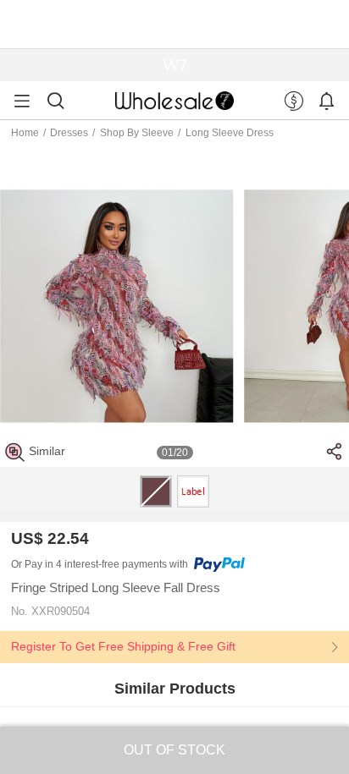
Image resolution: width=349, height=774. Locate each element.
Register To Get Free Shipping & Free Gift (123, 646)
